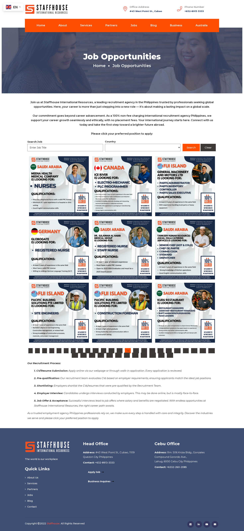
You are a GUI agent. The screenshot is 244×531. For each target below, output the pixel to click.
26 (84, 355)
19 (169, 350)
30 (119, 355)
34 (153, 355)
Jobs (134, 25)
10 (96, 350)
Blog (153, 25)
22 (195, 350)
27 (92, 355)
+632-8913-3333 (104, 462)
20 (178, 350)
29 (110, 355)
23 (203, 350)
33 (144, 355)
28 (101, 355)
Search (191, 147)
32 (136, 355)
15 (137, 350)
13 (120, 350)
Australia (201, 25)
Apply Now (59, 192)
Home (41, 25)
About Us (32, 477)
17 (153, 350)
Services (86, 25)
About (62, 25)
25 (75, 355)
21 (186, 350)
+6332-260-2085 (176, 467)
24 (212, 350)
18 (161, 350)
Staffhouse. (53, 523)
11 (104, 350)
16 (145, 350)
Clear (208, 147)
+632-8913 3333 (194, 11)
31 (127, 355)
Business (176, 25)
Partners (111, 25)
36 (170, 355)
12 (112, 350)
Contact (32, 506)
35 (162, 355)
